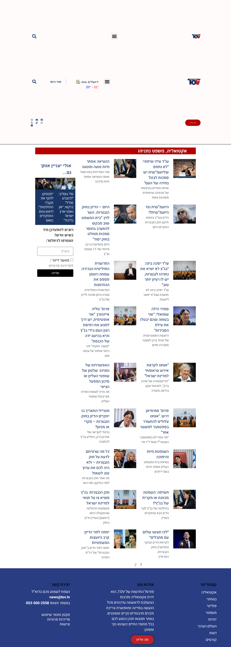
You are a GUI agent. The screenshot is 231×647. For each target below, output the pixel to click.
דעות (213, 633)
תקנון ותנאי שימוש (56, 614)
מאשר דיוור (61, 263)
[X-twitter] (32, 123)
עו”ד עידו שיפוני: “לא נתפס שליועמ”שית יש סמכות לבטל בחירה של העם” (155, 172)
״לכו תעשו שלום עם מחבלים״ (156, 534)
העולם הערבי (207, 626)
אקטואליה (177, 151)
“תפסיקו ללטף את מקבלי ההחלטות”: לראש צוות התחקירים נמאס (45, 207)
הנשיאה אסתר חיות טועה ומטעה (95, 164)
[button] (114, 36)
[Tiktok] (37, 123)
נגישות (65, 624)
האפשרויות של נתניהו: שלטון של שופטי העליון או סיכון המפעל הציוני (95, 375)
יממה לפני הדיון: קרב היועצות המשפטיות (96, 537)
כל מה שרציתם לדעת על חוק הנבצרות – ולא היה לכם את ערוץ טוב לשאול (95, 462)
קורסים (211, 639)
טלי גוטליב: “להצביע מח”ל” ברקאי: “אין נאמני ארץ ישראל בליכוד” (65, 207)
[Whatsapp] (42, 123)
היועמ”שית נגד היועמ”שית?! (157, 209)
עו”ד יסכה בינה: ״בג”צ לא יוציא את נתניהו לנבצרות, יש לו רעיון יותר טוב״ (154, 274)
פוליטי (212, 606)
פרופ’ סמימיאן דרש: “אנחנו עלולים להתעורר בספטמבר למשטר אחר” (154, 421)
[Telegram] (32, 125)
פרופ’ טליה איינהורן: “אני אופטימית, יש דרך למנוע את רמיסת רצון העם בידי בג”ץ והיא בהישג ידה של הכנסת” (94, 325)
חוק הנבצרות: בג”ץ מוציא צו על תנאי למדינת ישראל (95, 498)
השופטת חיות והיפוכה (158, 454)
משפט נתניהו (151, 151)
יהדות (212, 619)
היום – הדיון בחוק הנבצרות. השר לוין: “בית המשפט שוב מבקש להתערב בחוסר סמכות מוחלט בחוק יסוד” (95, 223)
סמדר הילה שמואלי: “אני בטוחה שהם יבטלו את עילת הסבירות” (154, 319)
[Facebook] (42, 120)
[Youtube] (37, 120)
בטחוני (212, 599)
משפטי (211, 612)
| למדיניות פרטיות (61, 263)
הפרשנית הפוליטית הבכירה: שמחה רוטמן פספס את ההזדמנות (95, 274)
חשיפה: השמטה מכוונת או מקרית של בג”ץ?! (155, 498)
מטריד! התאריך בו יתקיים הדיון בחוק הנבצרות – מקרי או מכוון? (95, 419)
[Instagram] (32, 120)
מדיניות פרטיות (58, 619)
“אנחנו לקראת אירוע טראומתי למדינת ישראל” (156, 370)
